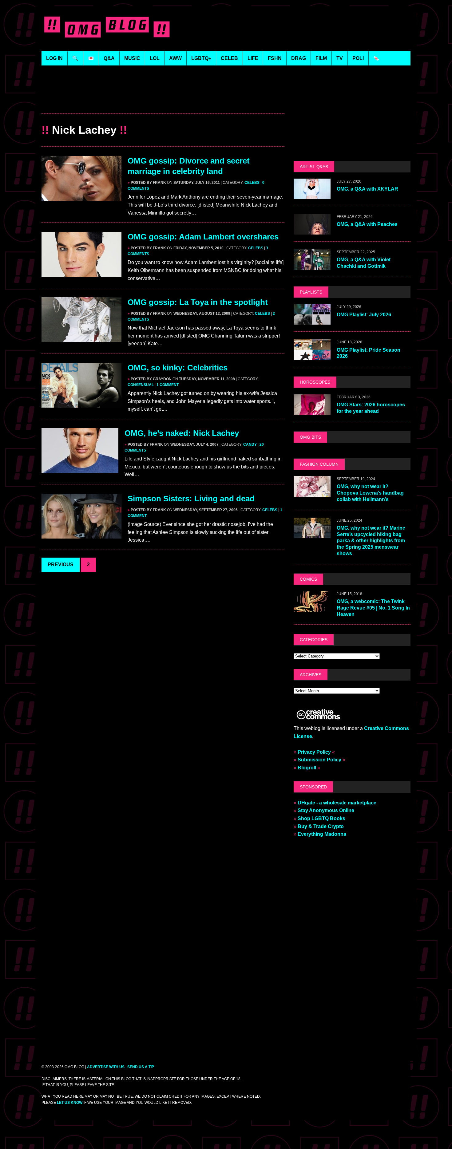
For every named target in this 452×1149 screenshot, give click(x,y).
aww (175, 58)
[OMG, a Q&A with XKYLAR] (312, 195)
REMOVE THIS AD (163, 100)
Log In (54, 58)
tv (339, 58)
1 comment (168, 385)
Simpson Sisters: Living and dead (191, 498)
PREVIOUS (60, 564)
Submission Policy (319, 759)
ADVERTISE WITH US (106, 1067)
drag (298, 58)
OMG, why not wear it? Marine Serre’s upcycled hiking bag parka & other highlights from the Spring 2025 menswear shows (371, 540)
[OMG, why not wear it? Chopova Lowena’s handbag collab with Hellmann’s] (312, 492)
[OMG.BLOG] (107, 25)
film (321, 58)
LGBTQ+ (201, 58)
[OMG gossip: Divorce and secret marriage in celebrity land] (81, 196)
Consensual (141, 385)
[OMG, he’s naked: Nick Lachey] (80, 469)
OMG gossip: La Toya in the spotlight (198, 302)
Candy (250, 444)
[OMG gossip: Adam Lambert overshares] (81, 272)
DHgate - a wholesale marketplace (337, 802)
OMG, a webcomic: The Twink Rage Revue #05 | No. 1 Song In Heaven (373, 608)
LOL (155, 58)
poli (358, 58)
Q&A (109, 58)
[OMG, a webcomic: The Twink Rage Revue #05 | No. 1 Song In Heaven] (312, 607)
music (132, 58)
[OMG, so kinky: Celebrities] (81, 403)
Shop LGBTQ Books (321, 818)
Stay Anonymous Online (326, 810)
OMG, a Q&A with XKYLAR (367, 189)
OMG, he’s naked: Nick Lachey (182, 433)
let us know (69, 1102)
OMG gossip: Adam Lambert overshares (203, 236)
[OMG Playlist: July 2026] (312, 320)
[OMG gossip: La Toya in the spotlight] (81, 338)
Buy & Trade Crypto (321, 826)
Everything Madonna (322, 834)
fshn (275, 58)
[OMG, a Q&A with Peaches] (312, 230)
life (253, 58)
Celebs (252, 182)
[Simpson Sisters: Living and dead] (81, 534)
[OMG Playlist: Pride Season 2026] (312, 356)
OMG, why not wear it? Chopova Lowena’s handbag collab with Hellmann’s (370, 493)
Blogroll (307, 767)
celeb (229, 58)
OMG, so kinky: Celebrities (178, 367)
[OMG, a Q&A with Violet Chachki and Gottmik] (312, 266)
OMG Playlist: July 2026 (364, 314)
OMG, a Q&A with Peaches (367, 224)
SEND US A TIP (140, 1067)
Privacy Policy (314, 752)
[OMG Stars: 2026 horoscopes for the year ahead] (312, 410)
